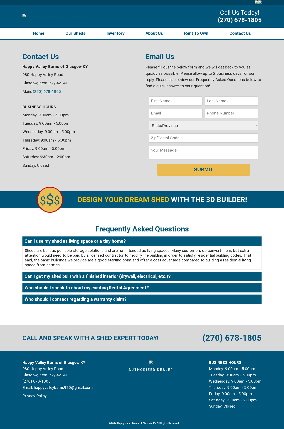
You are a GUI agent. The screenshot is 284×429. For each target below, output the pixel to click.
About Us (154, 33)
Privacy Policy (34, 395)
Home (38, 33)
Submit (203, 169)
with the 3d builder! (162, 199)
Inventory (116, 33)
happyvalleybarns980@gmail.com (63, 387)
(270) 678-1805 (240, 20)
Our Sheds (75, 33)
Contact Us (240, 33)
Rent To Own (196, 33)
